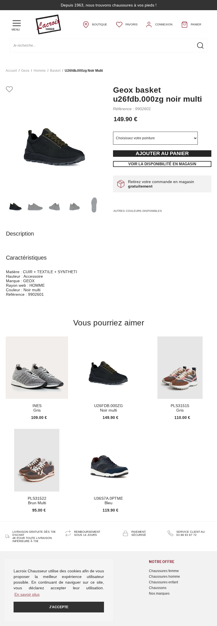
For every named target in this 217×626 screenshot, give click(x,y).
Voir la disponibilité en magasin (162, 164)
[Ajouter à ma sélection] (9, 90)
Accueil (11, 71)
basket (55, 71)
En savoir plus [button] (27, 594)
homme (40, 71)
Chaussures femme (164, 571)
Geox (25, 71)
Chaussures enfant (163, 582)
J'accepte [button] (58, 607)
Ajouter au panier (162, 153)
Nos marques (159, 593)
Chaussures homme (164, 577)
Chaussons (157, 588)
